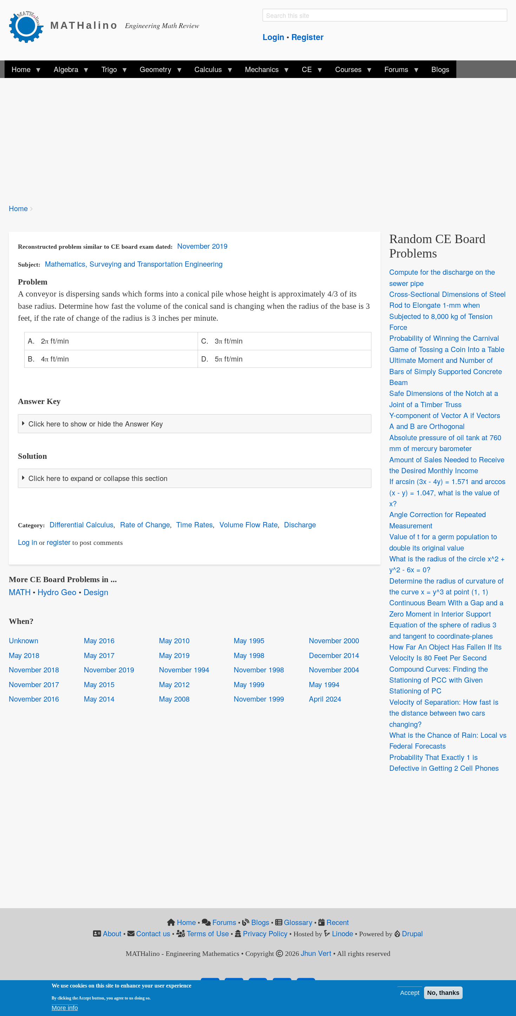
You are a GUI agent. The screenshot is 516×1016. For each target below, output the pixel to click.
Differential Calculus (81, 524)
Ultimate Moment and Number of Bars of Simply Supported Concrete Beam (445, 371)
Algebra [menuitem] (62, 71)
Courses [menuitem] (344, 71)
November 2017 (34, 684)
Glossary (298, 922)
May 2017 (99, 655)
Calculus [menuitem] (204, 71)
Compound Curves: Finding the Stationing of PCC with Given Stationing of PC (438, 680)
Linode (342, 933)
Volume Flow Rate (248, 524)
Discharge (300, 524)
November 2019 (202, 246)
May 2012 (174, 684)
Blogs (260, 922)
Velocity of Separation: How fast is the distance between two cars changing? (443, 713)
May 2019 (174, 655)
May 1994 (324, 684)
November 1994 (184, 669)
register (59, 542)
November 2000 (334, 640)
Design (96, 591)
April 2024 (325, 698)
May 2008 (174, 698)
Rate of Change (145, 524)
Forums (224, 922)
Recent (337, 922)
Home (18, 208)
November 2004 (334, 669)
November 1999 (259, 698)
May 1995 (249, 640)
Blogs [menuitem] (440, 69)
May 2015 (99, 684)
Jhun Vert (316, 953)
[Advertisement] (219, 136)
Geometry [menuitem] (152, 71)
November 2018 (34, 669)
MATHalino (84, 25)
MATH (20, 591)
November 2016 (34, 698)
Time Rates (194, 524)
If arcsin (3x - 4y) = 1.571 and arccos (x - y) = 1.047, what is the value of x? (447, 492)
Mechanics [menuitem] (258, 71)
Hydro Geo (57, 591)
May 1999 (249, 684)
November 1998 (259, 669)
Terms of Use (208, 933)
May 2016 (99, 640)
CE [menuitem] (303, 71)
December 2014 (334, 655)
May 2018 (24, 655)
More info (65, 1007)
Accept (409, 992)
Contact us (153, 933)
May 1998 (249, 655)
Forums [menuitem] (392, 71)
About (112, 933)
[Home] (29, 25)
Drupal (412, 933)
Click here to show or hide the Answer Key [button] (95, 423)
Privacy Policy (265, 933)
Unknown (23, 640)
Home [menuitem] (18, 71)
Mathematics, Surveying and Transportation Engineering (134, 264)
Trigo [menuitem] (105, 71)
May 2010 (174, 640)
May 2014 (99, 698)
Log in (27, 542)
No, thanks (443, 992)
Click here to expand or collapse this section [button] (97, 478)
